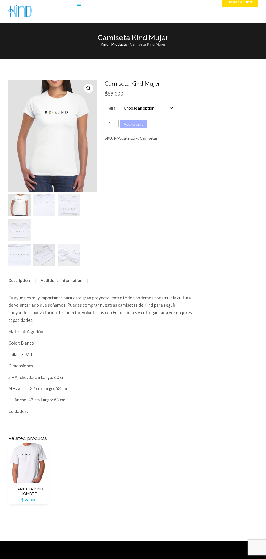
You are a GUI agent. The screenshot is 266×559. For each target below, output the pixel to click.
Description (19, 280)
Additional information (61, 280)
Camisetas (149, 138)
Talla (111, 108)
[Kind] (20, 11)
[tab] (24, 280)
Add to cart (133, 124)
